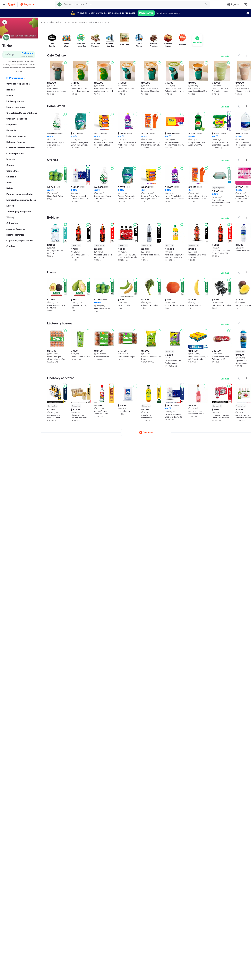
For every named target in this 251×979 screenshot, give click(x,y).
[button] (27, 4)
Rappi (43, 22)
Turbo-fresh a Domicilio (59, 22)
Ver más (225, 56)
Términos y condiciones (168, 13)
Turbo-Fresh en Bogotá (82, 22)
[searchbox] (132, 4)
